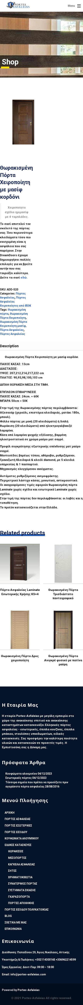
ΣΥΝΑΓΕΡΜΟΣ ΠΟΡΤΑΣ (22, 883)
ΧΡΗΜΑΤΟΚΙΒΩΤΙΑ (20, 877)
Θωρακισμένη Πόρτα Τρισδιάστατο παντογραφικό (63, 594)
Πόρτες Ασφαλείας (12, 333)
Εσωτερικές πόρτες (18, 777)
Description (9, 346)
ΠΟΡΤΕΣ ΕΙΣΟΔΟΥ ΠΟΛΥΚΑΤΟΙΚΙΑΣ (27, 909)
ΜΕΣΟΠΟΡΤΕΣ (17, 857)
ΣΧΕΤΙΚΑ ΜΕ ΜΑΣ (16, 922)
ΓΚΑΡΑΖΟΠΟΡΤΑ (19, 896)
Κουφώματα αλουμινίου (21, 773)
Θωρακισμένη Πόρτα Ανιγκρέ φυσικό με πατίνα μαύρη (63, 660)
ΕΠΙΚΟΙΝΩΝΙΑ (13, 928)
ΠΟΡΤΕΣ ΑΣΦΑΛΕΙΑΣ (17, 819)
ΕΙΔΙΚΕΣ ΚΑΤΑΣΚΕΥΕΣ (18, 845)
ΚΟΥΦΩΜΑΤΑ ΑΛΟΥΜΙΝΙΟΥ (22, 838)
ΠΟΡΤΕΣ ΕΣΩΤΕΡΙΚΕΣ (18, 825)
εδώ (24, 277)
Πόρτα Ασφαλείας (12, 329)
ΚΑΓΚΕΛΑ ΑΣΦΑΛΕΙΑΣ (21, 864)
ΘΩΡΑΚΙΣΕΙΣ (15, 851)
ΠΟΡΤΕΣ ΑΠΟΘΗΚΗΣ (21, 903)
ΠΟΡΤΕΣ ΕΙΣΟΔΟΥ (16, 832)
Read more (19, 574)
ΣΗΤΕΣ (12, 870)
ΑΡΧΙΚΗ (9, 812)
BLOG (8, 915)
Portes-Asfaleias (29, 990)
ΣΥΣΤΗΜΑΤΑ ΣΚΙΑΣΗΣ (22, 890)
